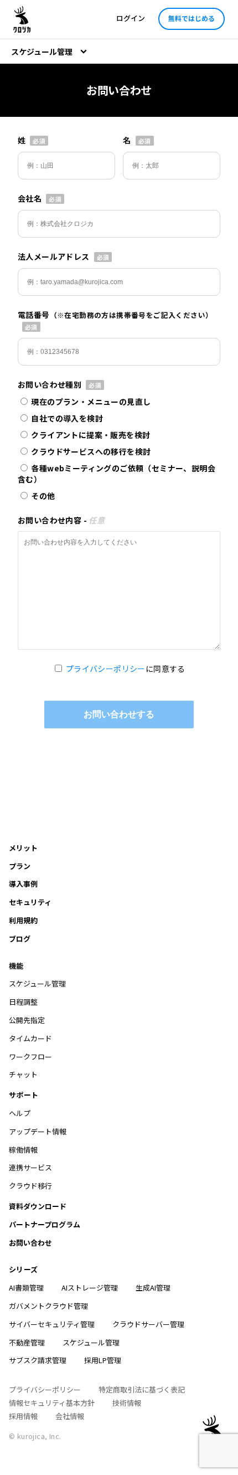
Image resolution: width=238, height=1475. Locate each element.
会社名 (30, 198)
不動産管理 (27, 1342)
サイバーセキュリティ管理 (52, 1324)
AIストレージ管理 (89, 1287)
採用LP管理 (102, 1360)
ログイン (130, 18)
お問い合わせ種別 (49, 384)
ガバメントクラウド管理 (48, 1306)
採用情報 (23, 1416)
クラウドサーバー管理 (148, 1324)
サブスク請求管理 (37, 1360)
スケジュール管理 (91, 1342)
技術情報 (126, 1402)
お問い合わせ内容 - (61, 520)
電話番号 (115, 314)
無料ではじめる (191, 18)
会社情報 (69, 1416)
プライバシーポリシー (106, 668)
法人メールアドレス (54, 256)
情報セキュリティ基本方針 (52, 1402)
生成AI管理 (153, 1287)
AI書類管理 (26, 1287)
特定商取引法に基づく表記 (142, 1389)
